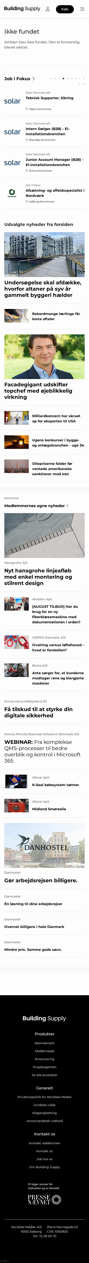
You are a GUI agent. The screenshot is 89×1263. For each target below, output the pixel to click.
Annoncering (44, 1059)
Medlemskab (44, 1051)
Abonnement (44, 1043)
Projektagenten (44, 1067)
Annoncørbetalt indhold (45, 1121)
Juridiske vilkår (44, 1105)
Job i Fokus (17, 78)
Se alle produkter (44, 1075)
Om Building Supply (44, 1167)
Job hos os (44, 1159)
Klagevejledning (44, 1113)
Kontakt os (44, 1151)
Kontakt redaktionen (44, 1143)
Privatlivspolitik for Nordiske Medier (44, 1097)
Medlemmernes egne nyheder (34, 505)
